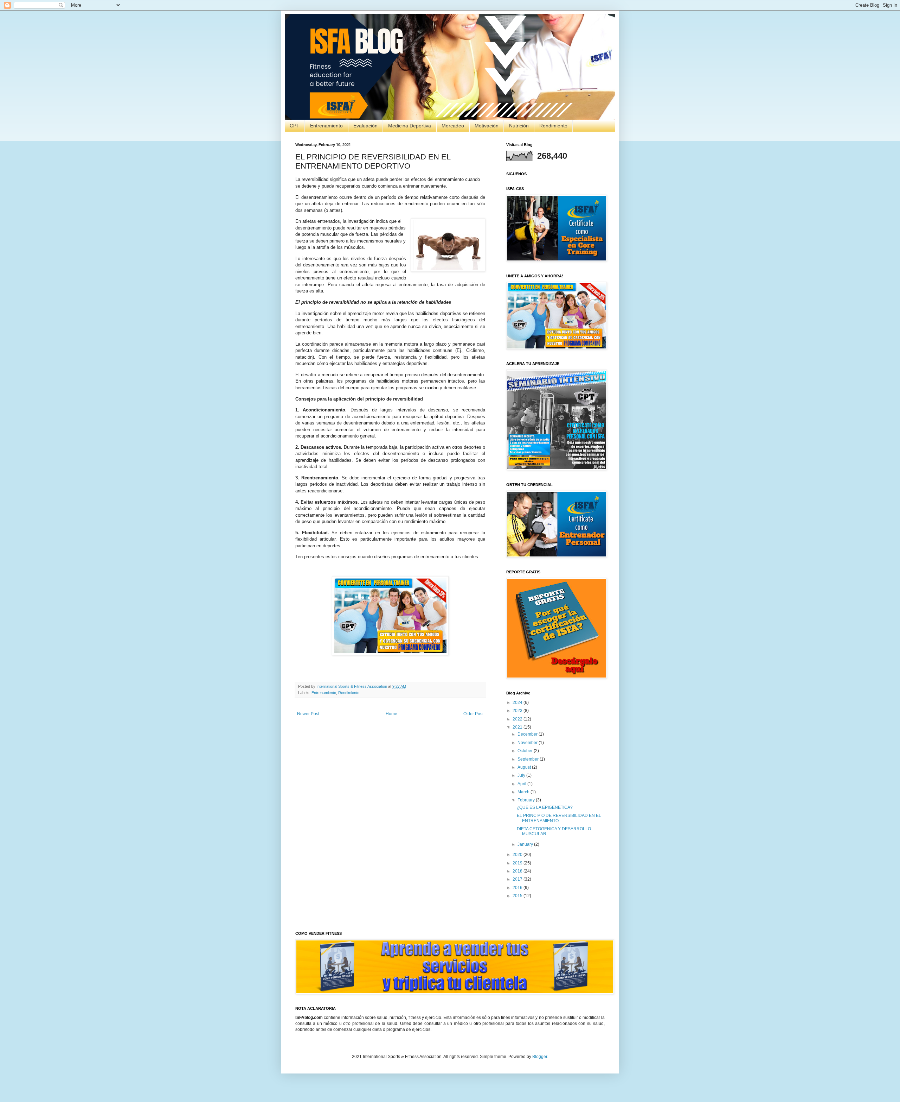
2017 (518, 879)
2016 (518, 887)
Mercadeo (453, 125)
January (526, 844)
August (525, 767)
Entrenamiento (326, 125)
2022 (518, 719)
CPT (295, 125)
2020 (518, 854)
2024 (518, 702)
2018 (518, 871)
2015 (518, 895)
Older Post (473, 713)
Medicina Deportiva (409, 125)
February (527, 800)
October (526, 750)
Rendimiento (553, 125)
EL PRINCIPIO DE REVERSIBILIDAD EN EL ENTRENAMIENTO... (559, 818)
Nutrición (519, 125)
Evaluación (365, 125)
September (529, 759)
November (528, 742)
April (522, 783)
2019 (518, 863)
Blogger (539, 1056)
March (524, 791)
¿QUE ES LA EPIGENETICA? (545, 807)
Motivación (487, 125)
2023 (518, 710)
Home (391, 713)
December (528, 734)
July (522, 775)
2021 (518, 727)
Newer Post (308, 713)
